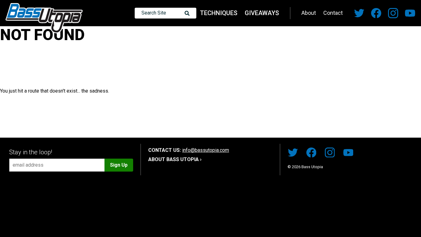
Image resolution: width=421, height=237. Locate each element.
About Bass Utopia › (175, 159)
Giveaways (262, 13)
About (308, 13)
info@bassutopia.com (205, 150)
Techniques (218, 13)
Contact (333, 13)
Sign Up (119, 165)
